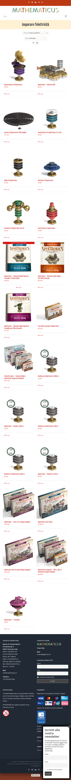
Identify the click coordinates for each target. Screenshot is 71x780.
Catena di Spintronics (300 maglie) (15, 132)
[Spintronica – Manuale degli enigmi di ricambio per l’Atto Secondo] (18, 307)
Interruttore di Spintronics (46, 228)
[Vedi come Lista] (37, 43)
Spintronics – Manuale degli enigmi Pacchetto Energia (49, 277)
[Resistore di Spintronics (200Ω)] (52, 407)
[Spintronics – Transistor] (18, 601)
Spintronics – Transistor (12, 620)
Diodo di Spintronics (10, 180)
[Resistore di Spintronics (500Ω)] (18, 455)
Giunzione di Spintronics (45, 180)
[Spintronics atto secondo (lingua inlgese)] (18, 551)
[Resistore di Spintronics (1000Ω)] (52, 357)
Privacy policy (41, 741)
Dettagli (8, 94)
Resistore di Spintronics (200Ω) (48, 426)
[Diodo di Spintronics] (18, 162)
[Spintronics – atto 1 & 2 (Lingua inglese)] (18, 503)
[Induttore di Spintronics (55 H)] (18, 209)
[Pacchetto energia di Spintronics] (52, 307)
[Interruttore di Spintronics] (52, 209)
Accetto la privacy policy (46, 677)
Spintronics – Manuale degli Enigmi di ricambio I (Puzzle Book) (16, 277)
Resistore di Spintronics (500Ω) (14, 474)
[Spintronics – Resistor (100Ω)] (18, 407)
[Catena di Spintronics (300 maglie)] (18, 114)
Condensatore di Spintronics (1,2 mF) (50, 132)
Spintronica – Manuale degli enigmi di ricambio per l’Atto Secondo (16, 327)
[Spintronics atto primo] (52, 503)
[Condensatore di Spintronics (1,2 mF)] (52, 114)
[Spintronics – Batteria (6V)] (52, 66)
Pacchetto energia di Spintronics (48, 326)
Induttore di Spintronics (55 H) (14, 228)
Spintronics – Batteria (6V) (46, 85)
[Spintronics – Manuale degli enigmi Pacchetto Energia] (52, 257)
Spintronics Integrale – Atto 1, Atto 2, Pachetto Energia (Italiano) (50, 571)
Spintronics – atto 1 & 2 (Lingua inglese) (17, 522)
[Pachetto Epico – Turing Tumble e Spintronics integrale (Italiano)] (18, 357)
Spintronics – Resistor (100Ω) (14, 426)
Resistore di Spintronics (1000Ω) (48, 376)
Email (38, 670)
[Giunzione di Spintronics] (52, 162)
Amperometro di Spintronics (13, 85)
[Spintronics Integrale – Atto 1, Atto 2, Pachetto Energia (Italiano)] (52, 551)
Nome (39, 663)
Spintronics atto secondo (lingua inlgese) (17, 570)
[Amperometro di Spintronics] (18, 66)
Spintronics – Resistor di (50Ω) (48, 474)
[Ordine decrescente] (47, 33)
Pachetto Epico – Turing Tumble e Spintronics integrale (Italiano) (15, 377)
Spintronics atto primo (45, 522)
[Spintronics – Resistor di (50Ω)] (52, 455)
